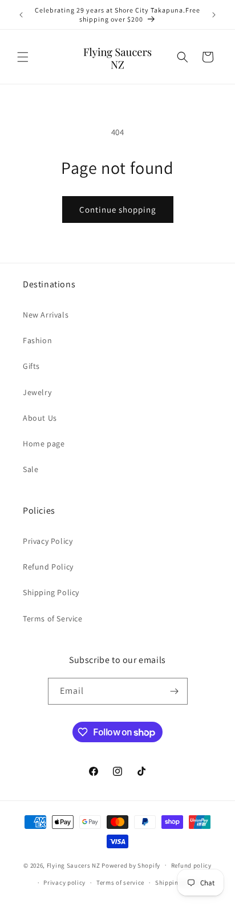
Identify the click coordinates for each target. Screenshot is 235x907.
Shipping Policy (51, 592)
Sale (30, 469)
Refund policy (191, 865)
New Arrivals (45, 315)
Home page (43, 443)
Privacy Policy (47, 541)
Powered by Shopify (131, 865)
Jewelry (37, 392)
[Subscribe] (174, 691)
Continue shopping (117, 209)
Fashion (37, 340)
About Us (40, 418)
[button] (22, 57)
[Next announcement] (213, 14)
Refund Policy (48, 567)
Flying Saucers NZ (73, 865)
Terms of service (120, 882)
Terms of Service (53, 618)
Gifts (31, 366)
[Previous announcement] (21, 14)
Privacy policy (64, 882)
